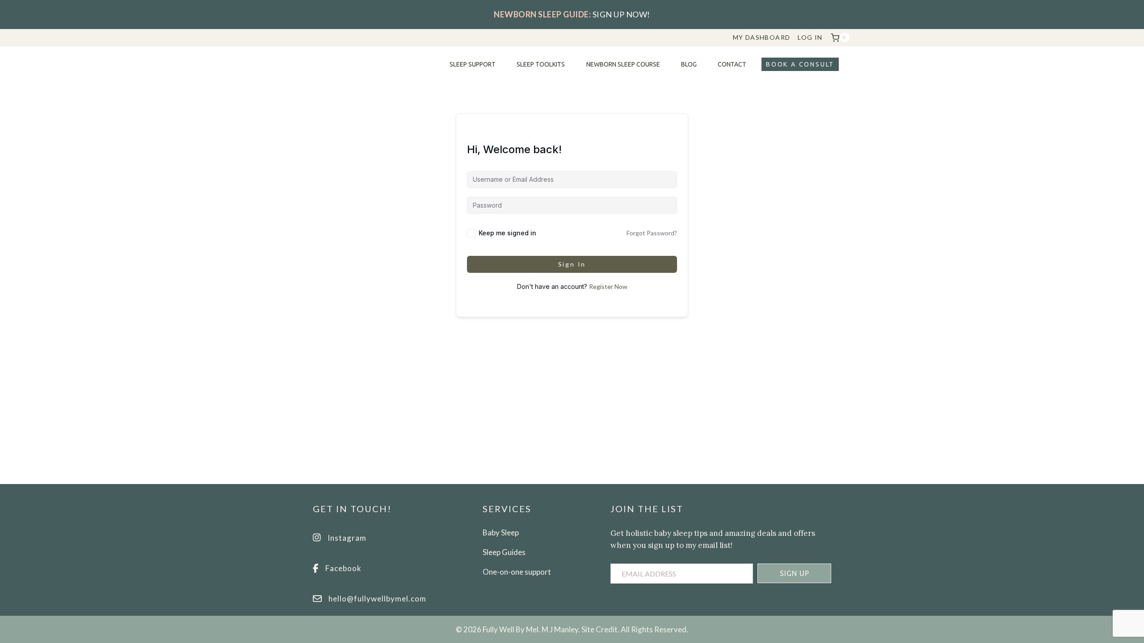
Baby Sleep (501, 532)
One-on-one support (517, 571)
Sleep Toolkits (541, 64)
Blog (689, 64)
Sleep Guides (504, 552)
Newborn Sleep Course (623, 64)
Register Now (608, 286)
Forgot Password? (652, 233)
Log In (810, 37)
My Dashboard (762, 37)
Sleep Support (473, 64)
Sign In (572, 264)
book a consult (800, 64)
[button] (794, 573)
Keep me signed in (507, 233)
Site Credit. (600, 629)
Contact (732, 64)
